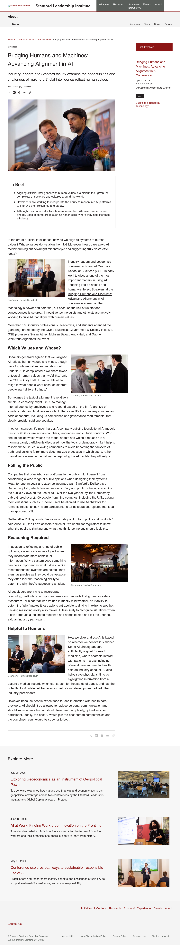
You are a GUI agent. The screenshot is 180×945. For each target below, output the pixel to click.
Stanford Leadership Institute (22, 39)
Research (115, 908)
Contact (168, 24)
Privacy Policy (120, 936)
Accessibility (69, 936)
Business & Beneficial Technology (148, 104)
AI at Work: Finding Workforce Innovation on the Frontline (56, 825)
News (157, 24)
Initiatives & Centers (93, 908)
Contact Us (15, 924)
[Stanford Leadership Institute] (25, 911)
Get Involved (146, 47)
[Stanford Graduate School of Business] (19, 6)
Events (158, 908)
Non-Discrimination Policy (94, 936)
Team (147, 24)
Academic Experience (137, 908)
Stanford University (162, 936)
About (13, 16)
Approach (135, 24)
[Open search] (168, 6)
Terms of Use (140, 936)
